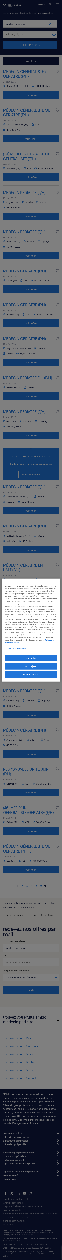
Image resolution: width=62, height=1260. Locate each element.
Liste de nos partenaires (17, 648)
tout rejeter (31, 666)
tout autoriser (31, 674)
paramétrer (31, 657)
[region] (31, 630)
